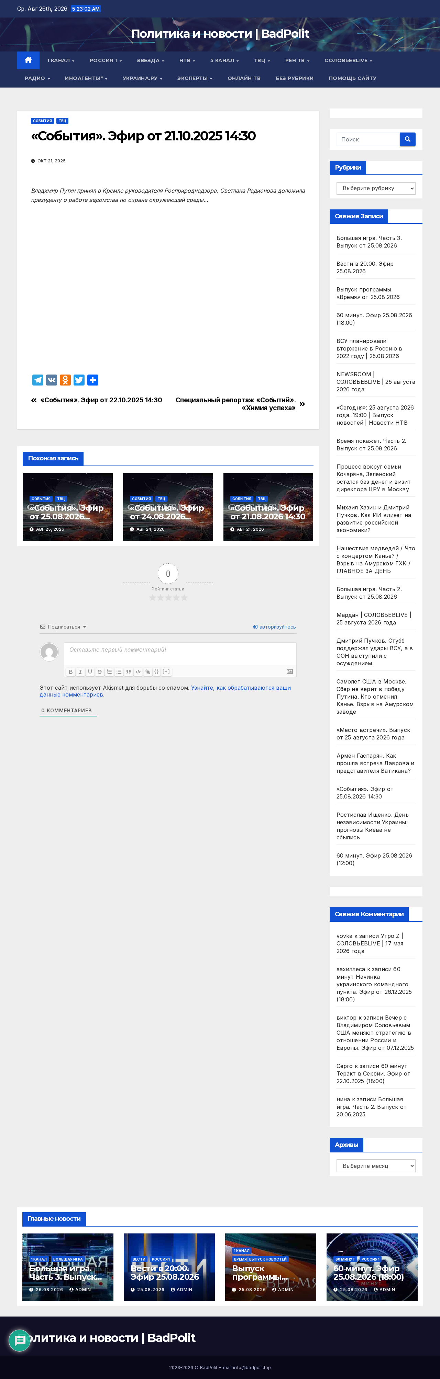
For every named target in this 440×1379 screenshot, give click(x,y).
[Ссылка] (148, 672)
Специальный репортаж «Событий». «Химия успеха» (236, 404)
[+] (166, 671)
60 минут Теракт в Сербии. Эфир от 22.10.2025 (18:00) (374, 1073)
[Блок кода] (138, 672)
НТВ (185, 60)
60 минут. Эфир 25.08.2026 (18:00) (368, 1272)
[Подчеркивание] (90, 672)
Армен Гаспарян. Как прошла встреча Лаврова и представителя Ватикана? (376, 763)
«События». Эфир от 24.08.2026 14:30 (167, 516)
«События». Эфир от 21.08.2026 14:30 (267, 512)
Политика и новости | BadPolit (220, 33)
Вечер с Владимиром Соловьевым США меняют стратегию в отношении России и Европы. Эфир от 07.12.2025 (375, 1032)
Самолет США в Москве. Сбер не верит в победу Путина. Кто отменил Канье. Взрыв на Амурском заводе (375, 696)
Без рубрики (295, 78)
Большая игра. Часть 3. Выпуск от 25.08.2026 (62, 1276)
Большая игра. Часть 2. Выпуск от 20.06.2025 (372, 1107)
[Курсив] (80, 672)
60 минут (345, 1259)
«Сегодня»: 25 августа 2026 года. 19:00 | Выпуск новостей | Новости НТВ (375, 415)
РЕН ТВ (296, 60)
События (42, 121)
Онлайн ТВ (244, 78)
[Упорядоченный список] (109, 672)
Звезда (149, 60)
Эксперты (193, 78)
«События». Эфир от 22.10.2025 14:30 (101, 400)
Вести (139, 1259)
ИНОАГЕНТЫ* (84, 78)
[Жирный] (71, 672)
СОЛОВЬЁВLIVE (346, 60)
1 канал (59, 60)
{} (156, 671)
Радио (36, 78)
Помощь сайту (353, 78)
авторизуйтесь (277, 627)
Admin (83, 1289)
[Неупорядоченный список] (119, 672)
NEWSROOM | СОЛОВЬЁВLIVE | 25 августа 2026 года (376, 382)
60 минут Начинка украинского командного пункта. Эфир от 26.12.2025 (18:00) (374, 984)
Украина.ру (141, 78)
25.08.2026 (151, 1289)
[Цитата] (128, 672)
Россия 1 (104, 60)
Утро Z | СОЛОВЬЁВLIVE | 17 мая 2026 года (370, 943)
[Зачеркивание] (99, 672)
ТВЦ (260, 60)
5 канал (223, 60)
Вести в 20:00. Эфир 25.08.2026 (165, 1272)
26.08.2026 (50, 1289)
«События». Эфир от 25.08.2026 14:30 (66, 516)
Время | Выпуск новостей (260, 1259)
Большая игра (68, 1259)
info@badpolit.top (252, 1367)
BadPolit (208, 1367)
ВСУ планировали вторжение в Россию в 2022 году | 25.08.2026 (370, 348)
